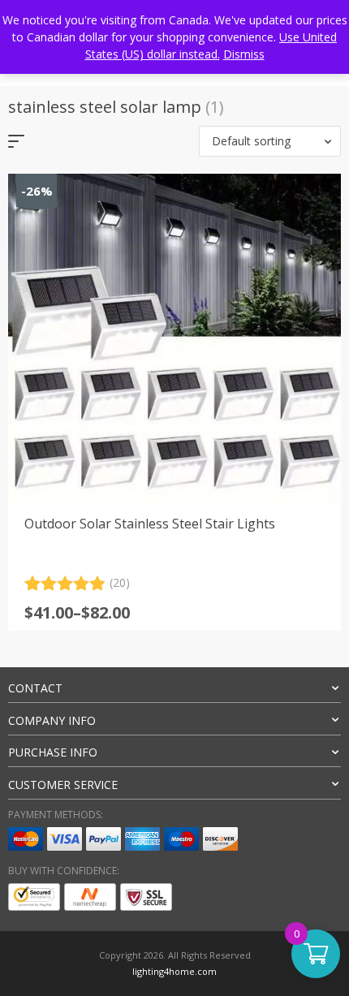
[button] (270, 141)
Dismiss (244, 54)
